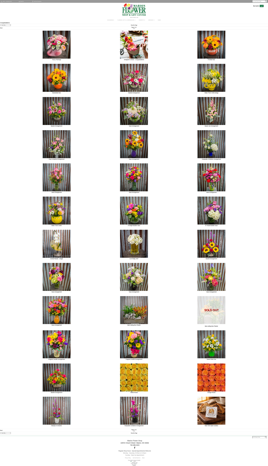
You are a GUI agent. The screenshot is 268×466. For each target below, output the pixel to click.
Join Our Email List (136, 457)
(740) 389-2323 (9, 1)
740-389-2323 (134, 445)
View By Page (134, 25)
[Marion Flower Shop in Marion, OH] (134, 14)
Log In (261, 6)
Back (1, 28)
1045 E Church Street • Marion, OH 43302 (135, 443)
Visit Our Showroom (37, 1)
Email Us (22, 1)
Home (143, 457)
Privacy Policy (128, 457)
